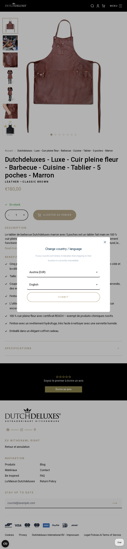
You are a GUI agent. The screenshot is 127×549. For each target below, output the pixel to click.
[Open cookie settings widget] (5, 543)
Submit (63, 297)
